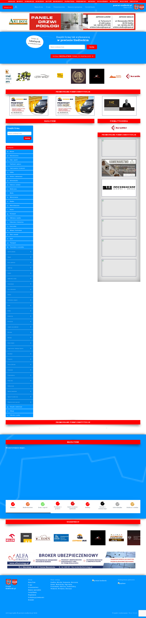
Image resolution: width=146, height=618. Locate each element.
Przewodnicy (11, 375)
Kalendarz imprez (13, 300)
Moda (11, 193)
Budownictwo (13, 155)
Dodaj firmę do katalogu (72, 56)
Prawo (11, 209)
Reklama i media (15, 218)
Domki (9, 273)
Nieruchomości (14, 205)
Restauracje (11, 386)
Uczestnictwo (59, 7)
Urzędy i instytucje (15, 407)
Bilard (9, 257)
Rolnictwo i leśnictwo (16, 222)
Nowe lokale (11, 343)
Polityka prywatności (36, 597)
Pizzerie (10, 359)
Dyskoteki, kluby (12, 278)
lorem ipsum (13, 503)
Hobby (11, 172)
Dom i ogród (13, 160)
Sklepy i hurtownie (15, 230)
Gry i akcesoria (12, 289)
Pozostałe (10, 370)
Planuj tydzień (11, 364)
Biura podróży (11, 262)
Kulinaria (10, 321)
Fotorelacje (11, 284)
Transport (12, 243)
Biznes (11, 151)
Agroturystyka (11, 251)
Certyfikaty (90, 7)
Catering (10, 267)
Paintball (10, 353)
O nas (48, 7)
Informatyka (13, 180)
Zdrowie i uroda (14, 415)
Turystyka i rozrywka (16, 247)
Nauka (11, 201)
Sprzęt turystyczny (13, 396)
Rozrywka (12, 226)
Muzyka (10, 332)
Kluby (9, 310)
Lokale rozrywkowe (13, 327)
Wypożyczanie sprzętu (14, 402)
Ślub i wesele (13, 234)
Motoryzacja (13, 197)
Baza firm (39, 7)
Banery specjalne (75, 7)
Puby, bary (10, 380)
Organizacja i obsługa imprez (15, 348)
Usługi (11, 411)
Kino (9, 305)
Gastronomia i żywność (17, 168)
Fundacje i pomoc (15, 164)
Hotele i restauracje (15, 176)
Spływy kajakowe (12, 391)
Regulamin (32, 595)
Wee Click (132, 613)
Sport (11, 238)
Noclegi (10, 337)
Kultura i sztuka (14, 185)
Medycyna (13, 189)
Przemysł (12, 214)
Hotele (9, 294)
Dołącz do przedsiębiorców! (34, 41)
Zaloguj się (8, 7)
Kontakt (31, 600)
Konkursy (10, 316)
